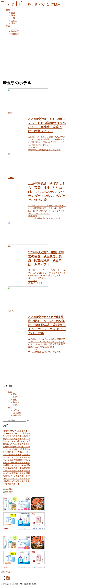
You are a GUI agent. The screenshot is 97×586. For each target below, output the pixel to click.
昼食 (15, 397)
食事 (10, 391)
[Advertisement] (48, 56)
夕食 (15, 399)
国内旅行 (17, 413)
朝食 (15, 394)
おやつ (16, 402)
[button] (28, 420)
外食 (15, 405)
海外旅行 (17, 415)
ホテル (16, 410)
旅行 (10, 407)
